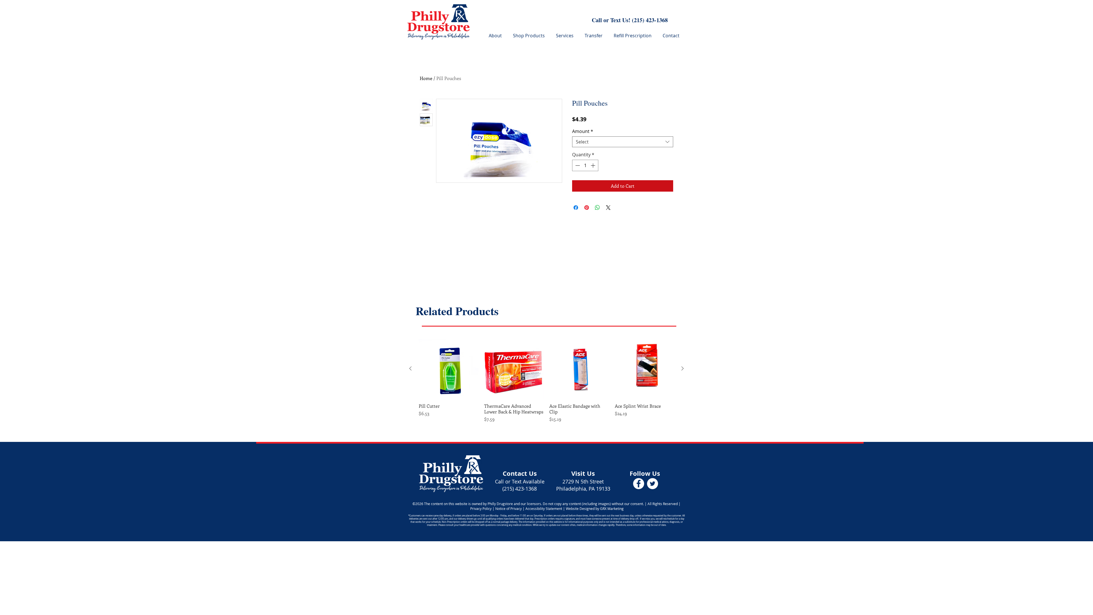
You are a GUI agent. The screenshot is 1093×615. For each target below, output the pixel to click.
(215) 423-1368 (650, 20)
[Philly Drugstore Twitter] (652, 483)
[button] (566, 36)
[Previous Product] (410, 368)
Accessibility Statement (544, 508)
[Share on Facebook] (575, 207)
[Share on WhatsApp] (597, 207)
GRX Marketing (612, 508)
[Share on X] (608, 207)
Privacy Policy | (482, 508)
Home (426, 78)
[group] (546, 381)
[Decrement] (577, 165)
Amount (582, 131)
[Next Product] (682, 368)
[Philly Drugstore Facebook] (638, 483)
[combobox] (622, 141)
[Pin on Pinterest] (586, 207)
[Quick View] (448, 369)
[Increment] (593, 165)
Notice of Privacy (508, 508)
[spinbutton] (585, 165)
